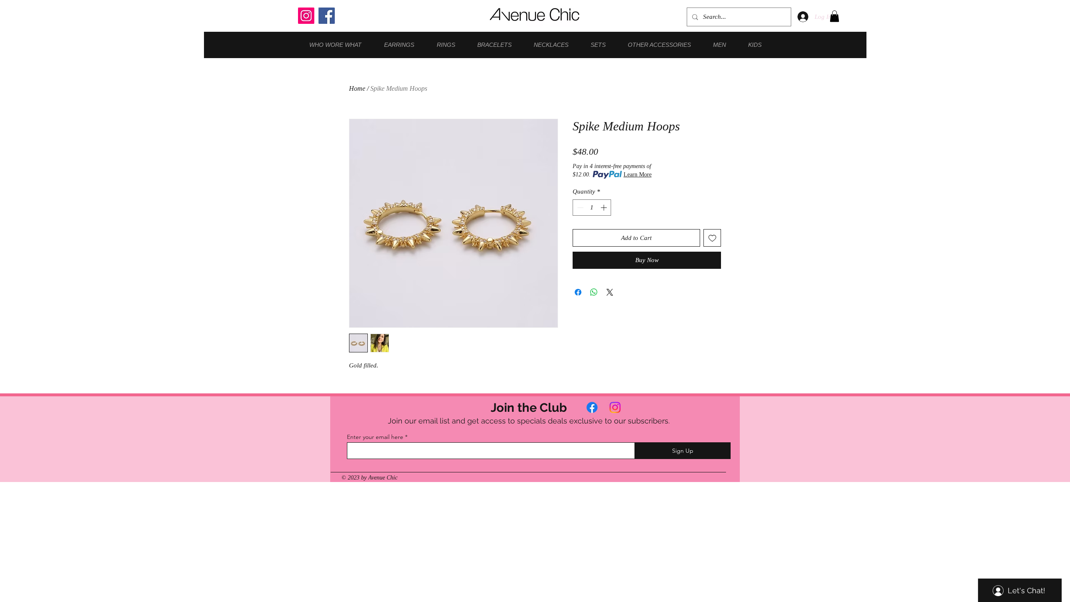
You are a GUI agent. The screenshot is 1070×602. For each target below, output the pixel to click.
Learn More (638, 174)
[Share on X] (610, 292)
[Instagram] (306, 16)
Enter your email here (375, 437)
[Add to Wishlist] (712, 238)
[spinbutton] (592, 207)
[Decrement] (579, 207)
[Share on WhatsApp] (594, 292)
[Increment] (604, 207)
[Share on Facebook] (578, 292)
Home (357, 88)
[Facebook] (326, 16)
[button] (834, 16)
